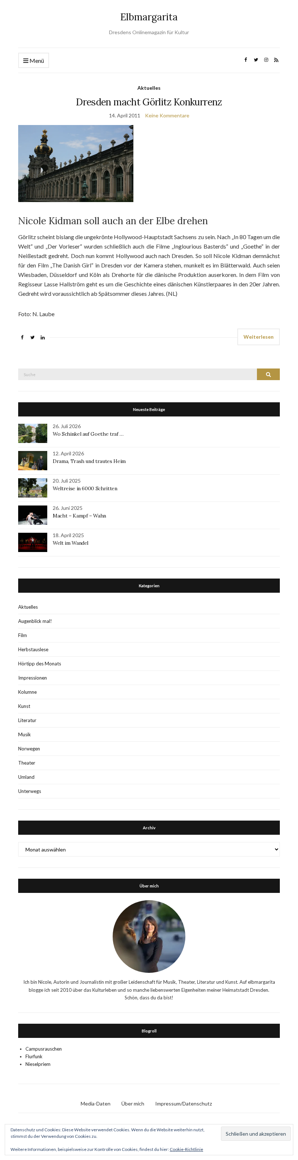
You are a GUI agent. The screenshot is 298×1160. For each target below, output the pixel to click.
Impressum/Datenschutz (183, 1103)
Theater (26, 763)
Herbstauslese (33, 649)
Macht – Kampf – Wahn (79, 515)
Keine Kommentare (167, 115)
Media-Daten (95, 1103)
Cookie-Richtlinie (186, 1149)
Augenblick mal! (35, 621)
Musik (24, 734)
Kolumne (27, 692)
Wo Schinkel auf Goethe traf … (88, 434)
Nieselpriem (38, 1064)
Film (22, 635)
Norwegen (29, 749)
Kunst (24, 706)
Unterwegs (29, 791)
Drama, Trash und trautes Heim (89, 461)
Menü (36, 60)
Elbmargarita (149, 17)
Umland (26, 777)
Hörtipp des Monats (39, 663)
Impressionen (32, 678)
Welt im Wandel (71, 543)
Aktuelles (149, 88)
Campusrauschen (43, 1049)
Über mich (132, 1103)
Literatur (27, 720)
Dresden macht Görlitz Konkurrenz (149, 102)
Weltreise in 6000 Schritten (85, 488)
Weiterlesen (258, 337)
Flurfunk (34, 1056)
